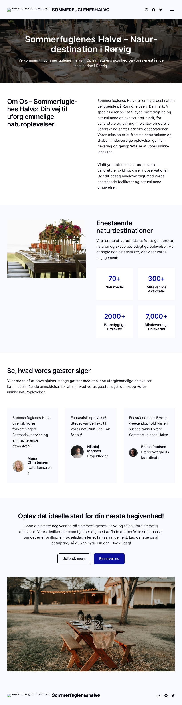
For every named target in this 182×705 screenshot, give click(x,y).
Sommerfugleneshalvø (81, 9)
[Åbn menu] (172, 9)
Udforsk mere (73, 558)
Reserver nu (109, 558)
